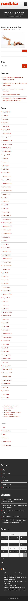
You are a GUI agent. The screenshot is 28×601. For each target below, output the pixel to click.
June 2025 (6, 162)
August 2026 (6, 112)
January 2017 (6, 366)
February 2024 (7, 215)
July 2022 (5, 273)
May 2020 (6, 323)
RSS (4, 568)
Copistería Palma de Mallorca (12, 412)
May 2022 (6, 280)
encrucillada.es (10, 4)
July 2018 (5, 348)
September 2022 (7, 265)
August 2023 (6, 237)
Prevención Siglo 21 (9, 414)
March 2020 (6, 330)
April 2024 (6, 208)
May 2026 (6, 122)
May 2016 (6, 394)
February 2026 (7, 133)
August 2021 (6, 298)
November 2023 (7, 226)
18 (6, 551)
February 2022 (7, 290)
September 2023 (7, 233)
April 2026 (6, 126)
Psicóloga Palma (8, 408)
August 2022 (6, 269)
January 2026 (6, 137)
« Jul (2, 562)
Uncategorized (7, 441)
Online (4, 434)
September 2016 (7, 380)
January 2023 (6, 255)
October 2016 (7, 376)
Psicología (5, 438)
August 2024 (6, 194)
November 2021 (7, 294)
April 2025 (6, 169)
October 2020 (7, 315)
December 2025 (7, 140)
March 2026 (6, 130)
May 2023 (6, 244)
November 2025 (7, 144)
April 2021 (6, 308)
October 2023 (7, 230)
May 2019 (6, 344)
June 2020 (6, 319)
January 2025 (6, 180)
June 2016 (6, 391)
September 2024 (7, 190)
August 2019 (6, 340)
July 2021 (5, 301)
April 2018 (6, 351)
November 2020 (7, 312)
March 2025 (6, 173)
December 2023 (7, 222)
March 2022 (6, 287)
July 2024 (5, 198)
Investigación (6, 431)
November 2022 (7, 258)
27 (14, 555)
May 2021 (6, 305)
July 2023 (5, 240)
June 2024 (6, 201)
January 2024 (6, 219)
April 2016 (6, 398)
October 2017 (7, 358)
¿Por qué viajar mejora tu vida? (11, 94)
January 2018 (6, 355)
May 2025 (6, 165)
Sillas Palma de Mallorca (11, 406)
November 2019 (7, 333)
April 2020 (6, 326)
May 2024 (6, 205)
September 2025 (7, 151)
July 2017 (5, 362)
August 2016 (6, 383)
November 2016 (7, 373)
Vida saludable (7, 445)
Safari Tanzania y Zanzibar (11, 416)
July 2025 (5, 158)
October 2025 (7, 147)
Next (24, 51)
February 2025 (7, 176)
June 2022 (6, 276)
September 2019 (7, 337)
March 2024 (6, 212)
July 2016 (5, 387)
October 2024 (7, 187)
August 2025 (6, 155)
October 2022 (7, 262)
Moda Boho (7, 410)
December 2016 (7, 369)
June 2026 (6, 119)
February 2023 (7, 251)
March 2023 (6, 248)
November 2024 (7, 183)
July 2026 (5, 115)
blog (4, 427)
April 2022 (6, 283)
